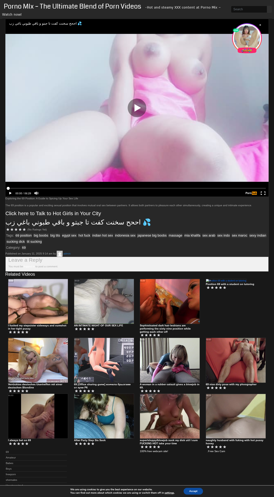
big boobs (41, 235)
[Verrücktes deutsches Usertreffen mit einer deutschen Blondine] (38, 360)
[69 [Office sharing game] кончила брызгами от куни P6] (104, 360)
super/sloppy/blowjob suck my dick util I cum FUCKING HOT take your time (169, 442)
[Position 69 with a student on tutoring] (226, 280)
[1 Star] (8, 229)
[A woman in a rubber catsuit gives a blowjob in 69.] (170, 360)
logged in (29, 266)
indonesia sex (125, 235)
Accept (193, 491)
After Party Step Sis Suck (90, 440)
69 (24, 247)
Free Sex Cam (216, 451)
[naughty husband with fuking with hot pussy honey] (236, 416)
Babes (9, 463)
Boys (9, 468)
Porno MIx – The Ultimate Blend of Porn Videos (72, 6)
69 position (23, 235)
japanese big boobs (152, 235)
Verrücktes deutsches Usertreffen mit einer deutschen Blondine (35, 386)
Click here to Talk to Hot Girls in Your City (53, 213)
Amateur (11, 457)
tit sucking (34, 241)
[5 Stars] (24, 229)
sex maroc (239, 235)
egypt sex (69, 235)
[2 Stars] (12, 229)
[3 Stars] (16, 229)
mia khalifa (192, 235)
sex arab (208, 235)
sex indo (223, 235)
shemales (11, 479)
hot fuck (84, 235)
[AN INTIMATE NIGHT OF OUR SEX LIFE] (104, 301)
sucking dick (16, 241)
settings (169, 493)
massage (175, 235)
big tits (55, 235)
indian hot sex (102, 235)
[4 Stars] (20, 229)
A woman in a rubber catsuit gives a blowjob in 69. (169, 386)
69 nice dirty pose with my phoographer (231, 384)
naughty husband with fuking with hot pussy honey (234, 442)
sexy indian (257, 235)
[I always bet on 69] (38, 416)
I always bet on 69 (19, 440)
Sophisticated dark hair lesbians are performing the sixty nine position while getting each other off (165, 328)
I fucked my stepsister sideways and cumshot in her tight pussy (37, 327)
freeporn (11, 474)
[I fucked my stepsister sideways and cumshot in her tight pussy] (38, 301)
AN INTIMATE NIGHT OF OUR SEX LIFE (98, 325)
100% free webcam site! (154, 451)
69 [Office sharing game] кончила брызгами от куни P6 (102, 386)
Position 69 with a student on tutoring (230, 284)
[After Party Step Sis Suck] (104, 416)
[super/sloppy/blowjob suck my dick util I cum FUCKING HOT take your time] (170, 416)
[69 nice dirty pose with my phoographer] (236, 360)
